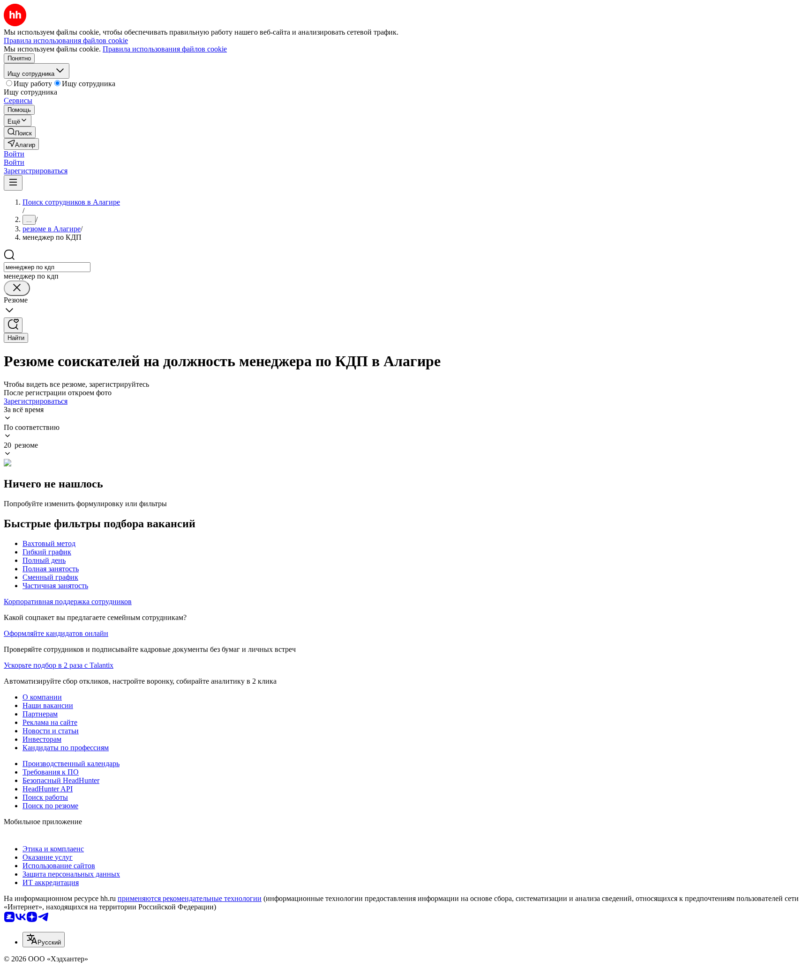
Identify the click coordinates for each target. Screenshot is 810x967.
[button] (14, 154)
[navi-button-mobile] (13, 183)
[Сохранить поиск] (13, 325)
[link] (20, 132)
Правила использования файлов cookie (165, 49)
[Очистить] (17, 288)
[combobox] (47, 267)
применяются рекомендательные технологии (190, 898)
